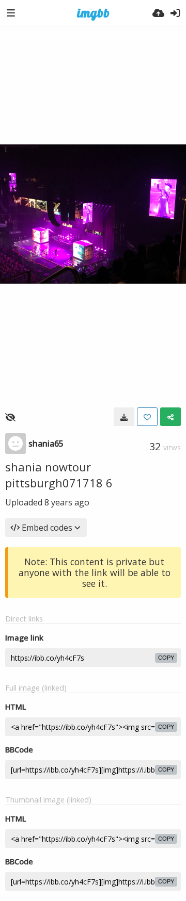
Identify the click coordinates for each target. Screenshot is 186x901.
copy (166, 657)
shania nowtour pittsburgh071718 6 (59, 474)
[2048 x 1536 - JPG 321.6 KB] (124, 416)
